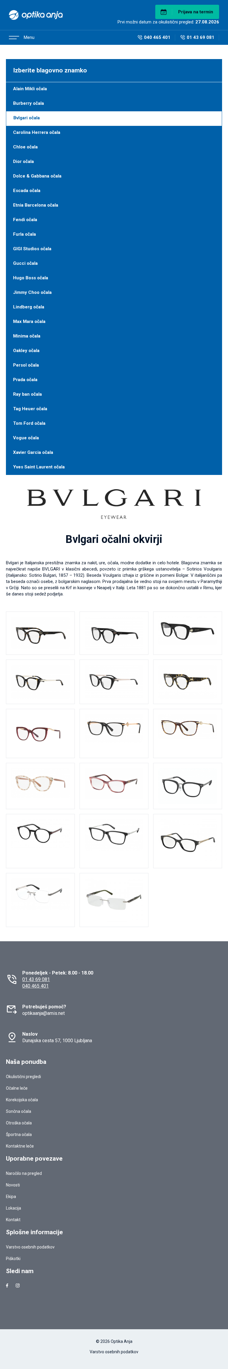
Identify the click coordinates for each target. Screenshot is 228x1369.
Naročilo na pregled (24, 1173)
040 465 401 (35, 986)
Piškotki (13, 1258)
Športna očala (19, 1134)
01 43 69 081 (36, 979)
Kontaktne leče (20, 1146)
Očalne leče (17, 1088)
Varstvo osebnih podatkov (30, 1247)
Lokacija (13, 1208)
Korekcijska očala (22, 1099)
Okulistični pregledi (23, 1076)
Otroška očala (19, 1123)
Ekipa (11, 1196)
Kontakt (13, 1219)
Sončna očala (18, 1111)
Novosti (13, 1185)
